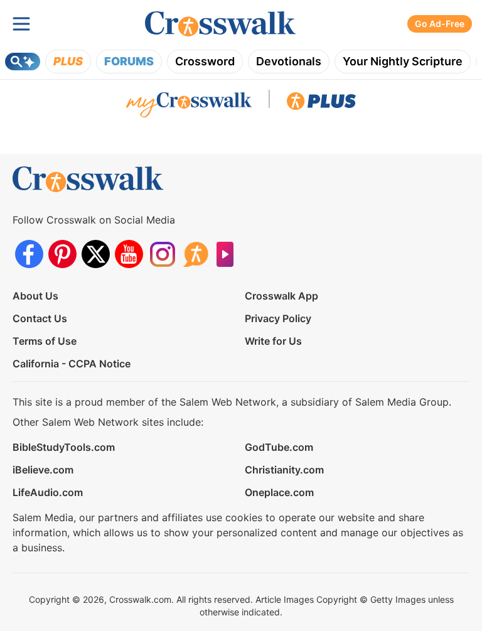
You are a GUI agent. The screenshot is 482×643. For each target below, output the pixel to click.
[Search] (22, 61)
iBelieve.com (43, 469)
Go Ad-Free (439, 23)
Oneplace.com (279, 492)
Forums (129, 61)
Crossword (205, 61)
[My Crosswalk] (189, 104)
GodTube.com (279, 447)
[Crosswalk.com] (220, 24)
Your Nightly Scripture (403, 61)
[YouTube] (129, 254)
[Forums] (195, 254)
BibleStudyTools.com (64, 447)
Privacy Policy (278, 318)
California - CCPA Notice (72, 363)
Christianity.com (284, 469)
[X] (96, 254)
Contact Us (40, 318)
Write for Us (273, 341)
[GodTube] (229, 254)
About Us (35, 295)
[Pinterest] (62, 254)
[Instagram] (162, 254)
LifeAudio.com (48, 492)
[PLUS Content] (321, 104)
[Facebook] (29, 254)
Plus (68, 61)
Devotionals (288, 61)
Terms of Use (45, 341)
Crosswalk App (281, 295)
